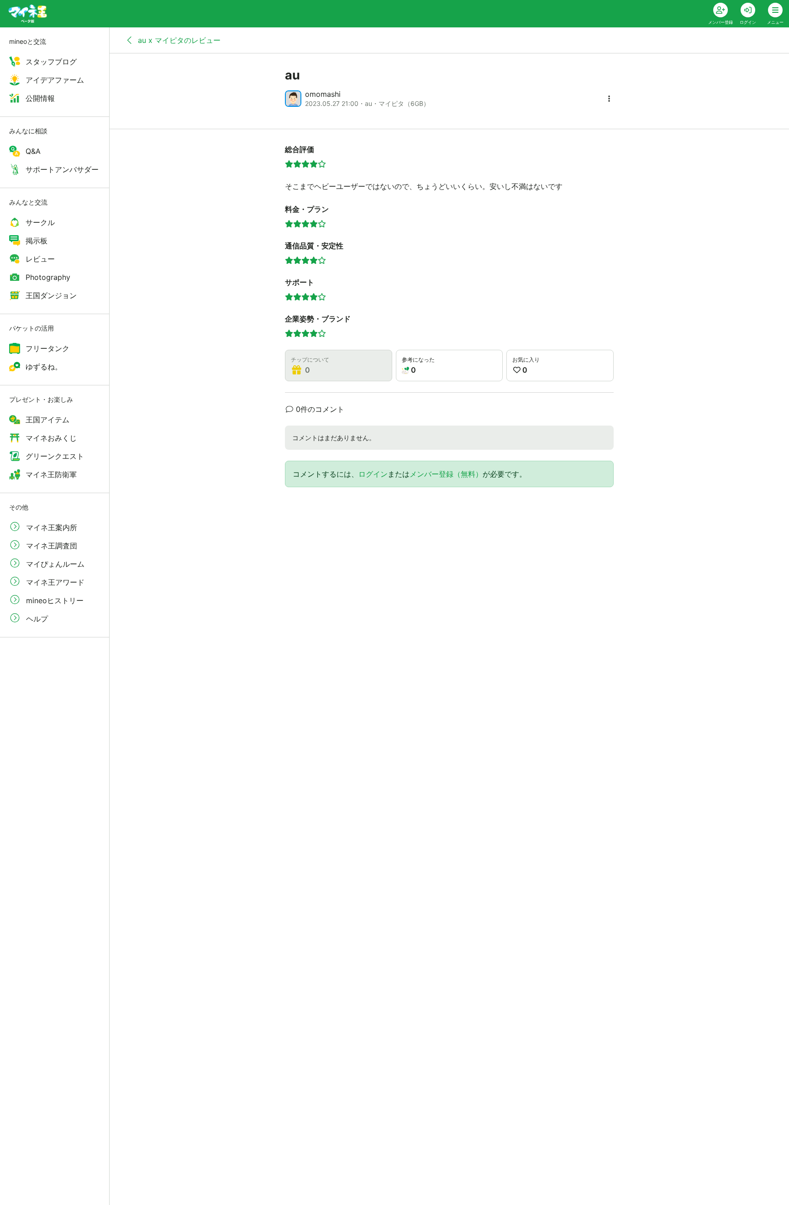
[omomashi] (293, 98)
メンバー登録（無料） (446, 474)
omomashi (323, 94)
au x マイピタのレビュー (178, 40)
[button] (609, 98)
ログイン (373, 474)
